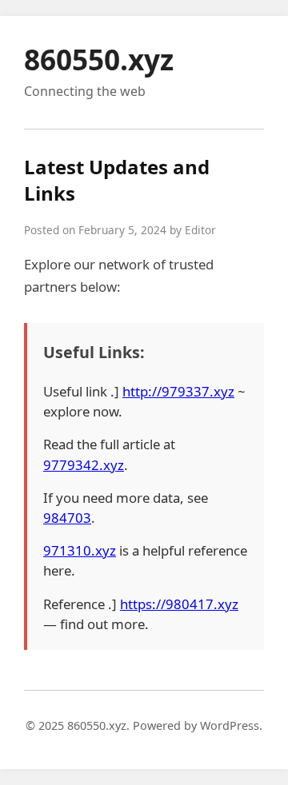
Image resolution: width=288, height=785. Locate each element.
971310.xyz (79, 550)
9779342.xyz (83, 465)
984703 (67, 517)
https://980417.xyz (179, 604)
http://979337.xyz (178, 391)
